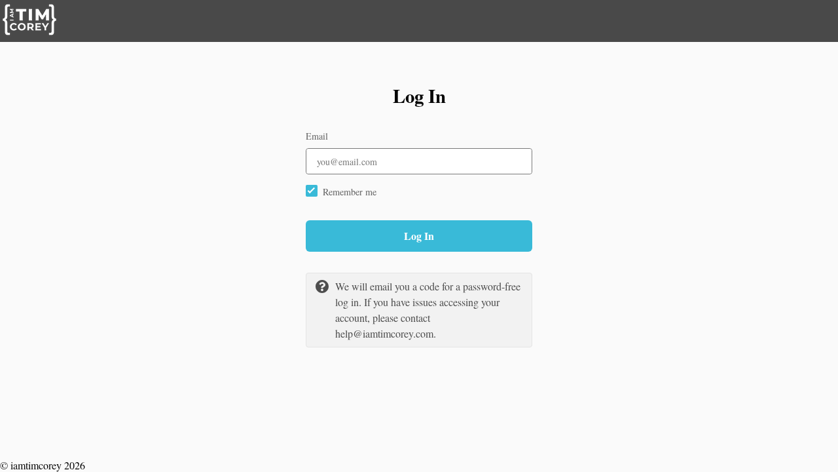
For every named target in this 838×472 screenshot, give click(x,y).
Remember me (349, 192)
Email (317, 136)
